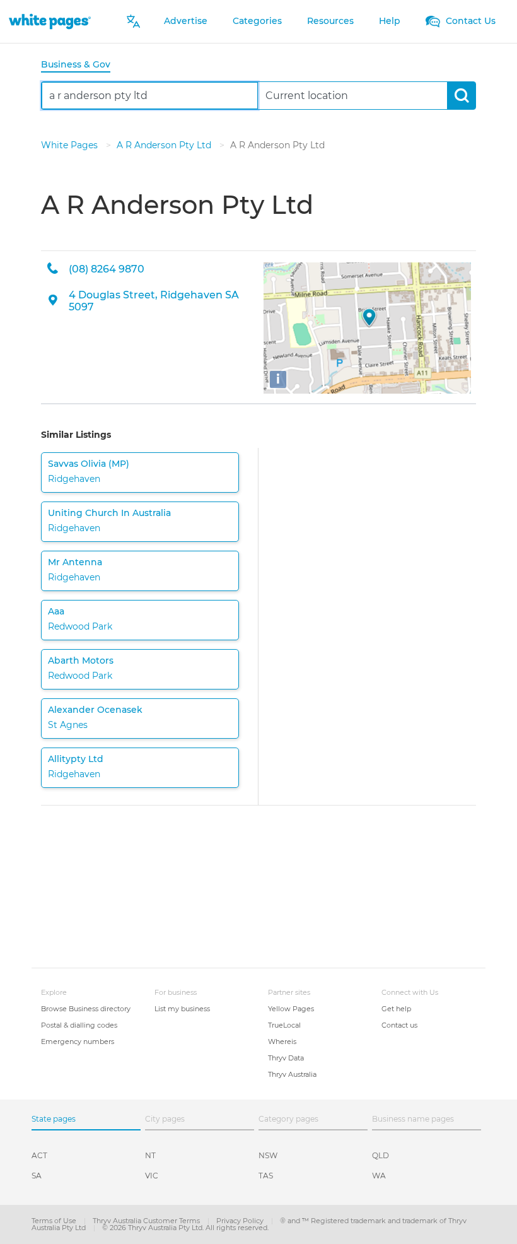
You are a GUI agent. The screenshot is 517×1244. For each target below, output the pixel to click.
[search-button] (461, 95)
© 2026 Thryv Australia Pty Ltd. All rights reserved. (185, 1227)
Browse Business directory (86, 1008)
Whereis (282, 1041)
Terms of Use (55, 1220)
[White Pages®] (50, 21)
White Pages (70, 145)
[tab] (80, 65)
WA (379, 1175)
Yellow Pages (291, 1008)
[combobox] (150, 95)
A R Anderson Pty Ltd (165, 145)
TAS (265, 1175)
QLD (380, 1155)
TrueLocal (284, 1025)
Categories (257, 20)
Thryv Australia (292, 1074)
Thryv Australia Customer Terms (147, 1220)
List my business (182, 1008)
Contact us (399, 1025)
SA (37, 1175)
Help (389, 20)
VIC (151, 1175)
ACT (39, 1155)
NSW (267, 1155)
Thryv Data (286, 1057)
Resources (330, 20)
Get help (396, 1008)
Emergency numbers (77, 1041)
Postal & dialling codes (79, 1025)
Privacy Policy (240, 1220)
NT (150, 1155)
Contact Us (469, 20)
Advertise (185, 20)
